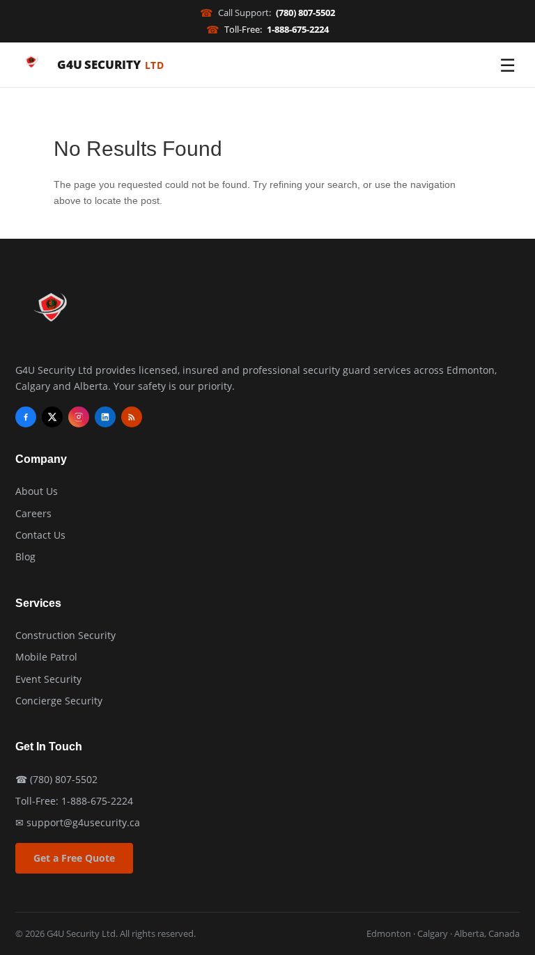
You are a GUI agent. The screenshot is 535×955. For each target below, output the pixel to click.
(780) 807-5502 (64, 779)
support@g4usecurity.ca (83, 822)
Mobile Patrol (46, 656)
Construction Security (65, 635)
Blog (25, 556)
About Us (36, 491)
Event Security (48, 679)
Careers (33, 513)
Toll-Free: (267, 29)
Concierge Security (58, 700)
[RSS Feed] (131, 417)
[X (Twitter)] (52, 417)
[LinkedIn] (105, 417)
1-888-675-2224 (97, 800)
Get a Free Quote (74, 858)
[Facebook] (25, 417)
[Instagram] (78, 417)
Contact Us (40, 535)
